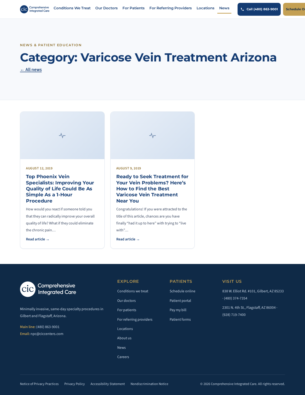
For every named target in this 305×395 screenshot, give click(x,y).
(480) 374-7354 (235, 298)
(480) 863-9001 (48, 326)
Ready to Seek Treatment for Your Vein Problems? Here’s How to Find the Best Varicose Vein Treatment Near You (152, 188)
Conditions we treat (132, 291)
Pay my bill (178, 310)
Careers (123, 357)
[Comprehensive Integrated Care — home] (34, 9)
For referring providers (134, 319)
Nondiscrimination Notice (149, 383)
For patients (126, 310)
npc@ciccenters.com (46, 333)
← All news (31, 69)
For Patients (133, 8)
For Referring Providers (170, 8)
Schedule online (182, 291)
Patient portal (180, 300)
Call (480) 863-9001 (262, 9)
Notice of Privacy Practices (39, 383)
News (224, 8)
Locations (205, 8)
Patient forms (180, 319)
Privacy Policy (74, 383)
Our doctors (126, 300)
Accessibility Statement (108, 383)
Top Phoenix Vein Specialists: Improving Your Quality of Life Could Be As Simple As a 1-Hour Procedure (60, 188)
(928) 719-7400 (234, 314)
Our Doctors (106, 8)
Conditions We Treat (72, 8)
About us (124, 338)
